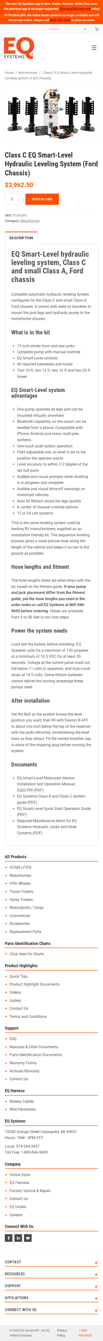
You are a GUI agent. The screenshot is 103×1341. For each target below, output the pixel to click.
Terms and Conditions (28, 1016)
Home (9, 73)
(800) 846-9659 (60, 20)
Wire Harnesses (23, 1109)
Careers (16, 1215)
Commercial (20, 915)
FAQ (13, 1039)
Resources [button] (15, 1274)
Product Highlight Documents (34, 984)
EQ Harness (19, 1182)
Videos (15, 992)
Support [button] (13, 1286)
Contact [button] (13, 1262)
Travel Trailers (21, 891)
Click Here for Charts (27, 954)
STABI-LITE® (21, 867)
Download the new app (75, 9)
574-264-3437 (28, 1146)
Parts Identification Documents (36, 1055)
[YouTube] (28, 1238)
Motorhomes (27, 73)
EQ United (18, 1207)
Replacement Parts (25, 931)
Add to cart (42, 199)
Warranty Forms (23, 1063)
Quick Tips (19, 976)
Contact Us (19, 1008)
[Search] (85, 29)
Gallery (15, 1000)
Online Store (20, 1175)
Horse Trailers (21, 899)
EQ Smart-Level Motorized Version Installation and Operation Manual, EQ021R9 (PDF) (46, 784)
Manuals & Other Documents (34, 1047)
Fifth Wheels (20, 883)
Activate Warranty (25, 1071)
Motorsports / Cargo (27, 907)
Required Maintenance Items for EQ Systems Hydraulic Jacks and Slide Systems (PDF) (47, 827)
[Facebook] (8, 1238)
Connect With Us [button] (21, 1310)
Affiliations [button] (17, 1298)
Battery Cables (22, 1101)
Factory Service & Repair (30, 1191)
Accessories (20, 923)
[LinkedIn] (18, 1238)
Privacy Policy (62, 1333)
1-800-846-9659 (34, 1152)
